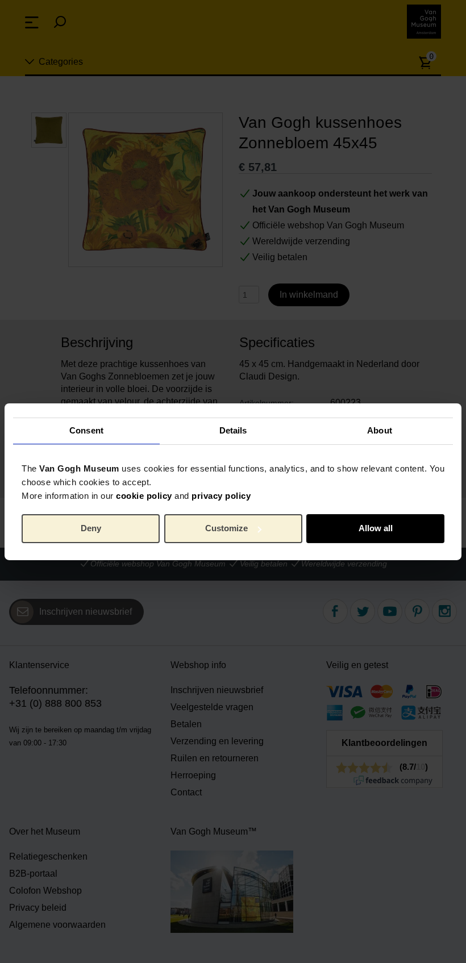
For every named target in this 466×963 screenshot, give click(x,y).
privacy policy (221, 495)
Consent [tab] (86, 430)
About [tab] (379, 430)
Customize (226, 528)
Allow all (376, 528)
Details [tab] (233, 430)
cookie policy (144, 495)
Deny (91, 528)
